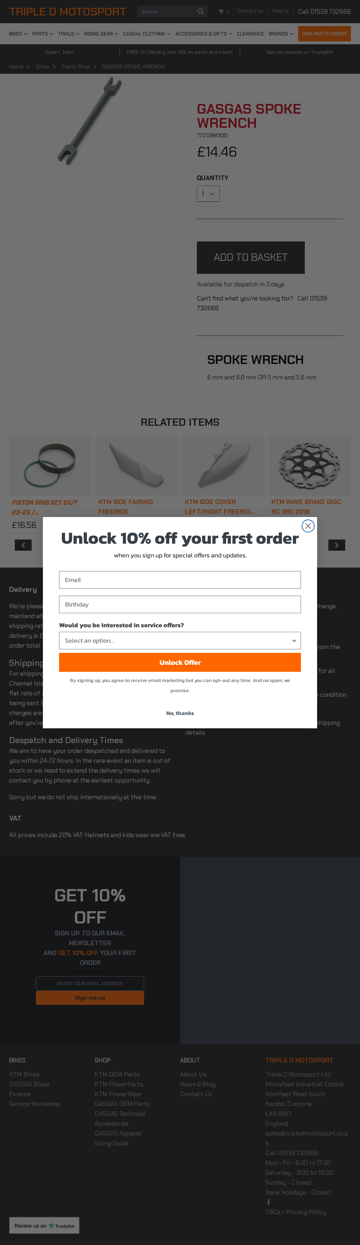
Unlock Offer (180, 662)
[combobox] (178, 640)
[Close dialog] (308, 526)
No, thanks (180, 713)
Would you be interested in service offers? (121, 625)
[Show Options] (294, 640)
